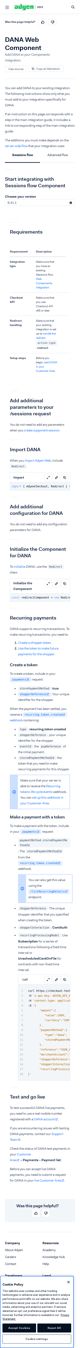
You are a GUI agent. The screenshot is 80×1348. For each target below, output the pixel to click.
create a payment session (41, 430)
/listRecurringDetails (47, 891)
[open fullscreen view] (48, 477)
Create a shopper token (34, 643)
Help (45, 1264)
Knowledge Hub (53, 1257)
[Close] (68, 1282)
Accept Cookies (19, 1328)
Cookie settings (37, 1339)
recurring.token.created (43, 714)
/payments (18, 679)
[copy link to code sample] (56, 477)
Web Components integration (44, 283)
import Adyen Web (38, 460)
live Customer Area (47, 1180)
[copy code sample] (64, 477)
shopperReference (33, 694)
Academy (49, 1250)
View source (15, 69)
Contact (10, 1264)
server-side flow (16, 146)
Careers (10, 1257)
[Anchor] (2, 179)
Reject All (54, 1328)
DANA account (44, 1119)
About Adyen (14, 1250)
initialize (19, 566)
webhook (16, 720)
